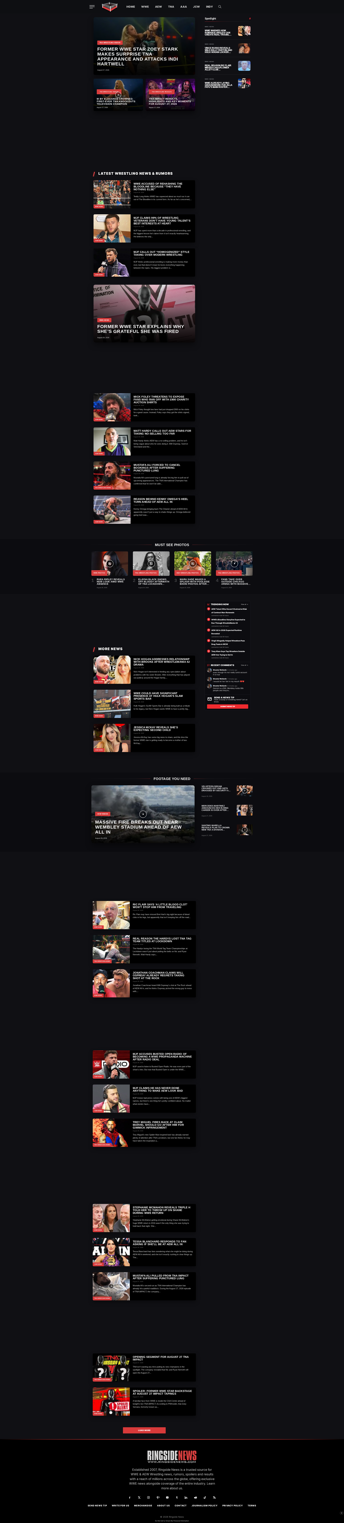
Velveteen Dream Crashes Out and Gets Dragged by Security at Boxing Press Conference (216, 788)
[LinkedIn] (186, 1497)
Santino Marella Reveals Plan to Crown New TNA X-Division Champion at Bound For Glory (216, 827)
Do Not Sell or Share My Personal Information (172, 1521)
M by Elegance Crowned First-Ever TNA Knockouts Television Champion (116, 101)
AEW (158, 6)
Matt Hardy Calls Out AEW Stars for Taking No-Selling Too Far (162, 432)
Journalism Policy (205, 1505)
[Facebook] (130, 1497)
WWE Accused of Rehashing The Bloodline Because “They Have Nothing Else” (158, 186)
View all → (244, 604)
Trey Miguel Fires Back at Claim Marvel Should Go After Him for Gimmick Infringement (158, 1125)
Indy (209, 6)
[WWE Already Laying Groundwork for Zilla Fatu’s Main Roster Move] (244, 83)
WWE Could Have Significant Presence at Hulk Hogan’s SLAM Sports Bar (158, 696)
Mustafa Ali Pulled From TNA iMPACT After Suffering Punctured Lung (161, 1277)
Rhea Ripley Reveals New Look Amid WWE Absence (111, 581)
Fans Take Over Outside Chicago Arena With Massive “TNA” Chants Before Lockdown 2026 (235, 581)
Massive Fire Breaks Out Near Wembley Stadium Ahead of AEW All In (138, 827)
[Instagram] (148, 1497)
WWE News (99, 206)
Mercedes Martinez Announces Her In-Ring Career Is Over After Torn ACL (215, 808)
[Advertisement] (144, 365)
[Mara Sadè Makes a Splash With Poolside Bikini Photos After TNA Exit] (192, 563)
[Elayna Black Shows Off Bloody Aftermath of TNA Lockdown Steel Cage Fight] (151, 563)
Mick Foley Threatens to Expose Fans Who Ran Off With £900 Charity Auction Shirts (161, 399)
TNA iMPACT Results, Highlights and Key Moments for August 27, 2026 (170, 101)
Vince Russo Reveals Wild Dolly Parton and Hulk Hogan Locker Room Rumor (218, 50)
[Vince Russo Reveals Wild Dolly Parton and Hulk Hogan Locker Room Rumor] (244, 48)
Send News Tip (97, 1505)
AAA (183, 6)
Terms (252, 1505)
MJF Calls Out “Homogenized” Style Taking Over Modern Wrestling (161, 253)
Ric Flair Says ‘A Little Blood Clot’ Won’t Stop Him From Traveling (160, 906)
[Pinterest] (158, 1497)
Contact (181, 1505)
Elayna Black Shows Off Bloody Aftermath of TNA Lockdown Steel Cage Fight (153, 581)
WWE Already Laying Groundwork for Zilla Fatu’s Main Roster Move (218, 85)
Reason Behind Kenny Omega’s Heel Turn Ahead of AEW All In (161, 500)
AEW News (99, 240)
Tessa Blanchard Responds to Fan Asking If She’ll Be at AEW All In (159, 1243)
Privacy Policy (232, 1505)
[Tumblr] (177, 1497)
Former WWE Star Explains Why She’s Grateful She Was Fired (140, 329)
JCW (196, 6)
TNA (171, 6)
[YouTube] (167, 1497)
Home (130, 6)
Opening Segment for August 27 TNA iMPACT (161, 1358)
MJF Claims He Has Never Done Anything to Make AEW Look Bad (158, 1089)
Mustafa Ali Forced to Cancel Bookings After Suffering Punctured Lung (157, 468)
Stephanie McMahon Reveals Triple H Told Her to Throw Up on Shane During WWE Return (161, 1210)
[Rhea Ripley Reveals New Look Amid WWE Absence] (109, 563)
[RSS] (214, 1497)
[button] (219, 6)
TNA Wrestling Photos (146, 573)
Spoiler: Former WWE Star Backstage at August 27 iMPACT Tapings (162, 1392)
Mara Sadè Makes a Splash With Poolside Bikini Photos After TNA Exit (194, 581)
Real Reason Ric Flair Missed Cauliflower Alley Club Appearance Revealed (218, 67)
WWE (145, 6)
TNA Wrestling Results (162, 92)
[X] (139, 1497)
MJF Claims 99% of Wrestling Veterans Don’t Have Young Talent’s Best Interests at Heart (162, 220)
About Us (163, 1505)
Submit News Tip (227, 706)
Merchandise (143, 1505)
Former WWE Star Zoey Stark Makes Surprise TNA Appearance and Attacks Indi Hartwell (137, 56)
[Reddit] (195, 1497)
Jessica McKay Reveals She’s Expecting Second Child (156, 729)
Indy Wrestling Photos (187, 573)
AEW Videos (102, 814)
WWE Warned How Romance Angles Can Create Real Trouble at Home (218, 33)
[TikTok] (205, 1497)
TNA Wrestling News (103, 487)
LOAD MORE (144, 1430)
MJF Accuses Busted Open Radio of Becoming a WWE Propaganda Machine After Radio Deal (162, 1057)
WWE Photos (99, 573)
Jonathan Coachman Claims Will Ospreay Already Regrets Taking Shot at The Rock (158, 975)
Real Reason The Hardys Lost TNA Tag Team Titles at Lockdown (162, 940)
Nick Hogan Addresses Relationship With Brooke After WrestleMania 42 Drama (162, 662)
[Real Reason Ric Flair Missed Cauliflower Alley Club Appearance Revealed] (244, 66)
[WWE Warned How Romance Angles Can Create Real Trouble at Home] (244, 31)
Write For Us (120, 1505)
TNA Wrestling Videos (110, 43)
